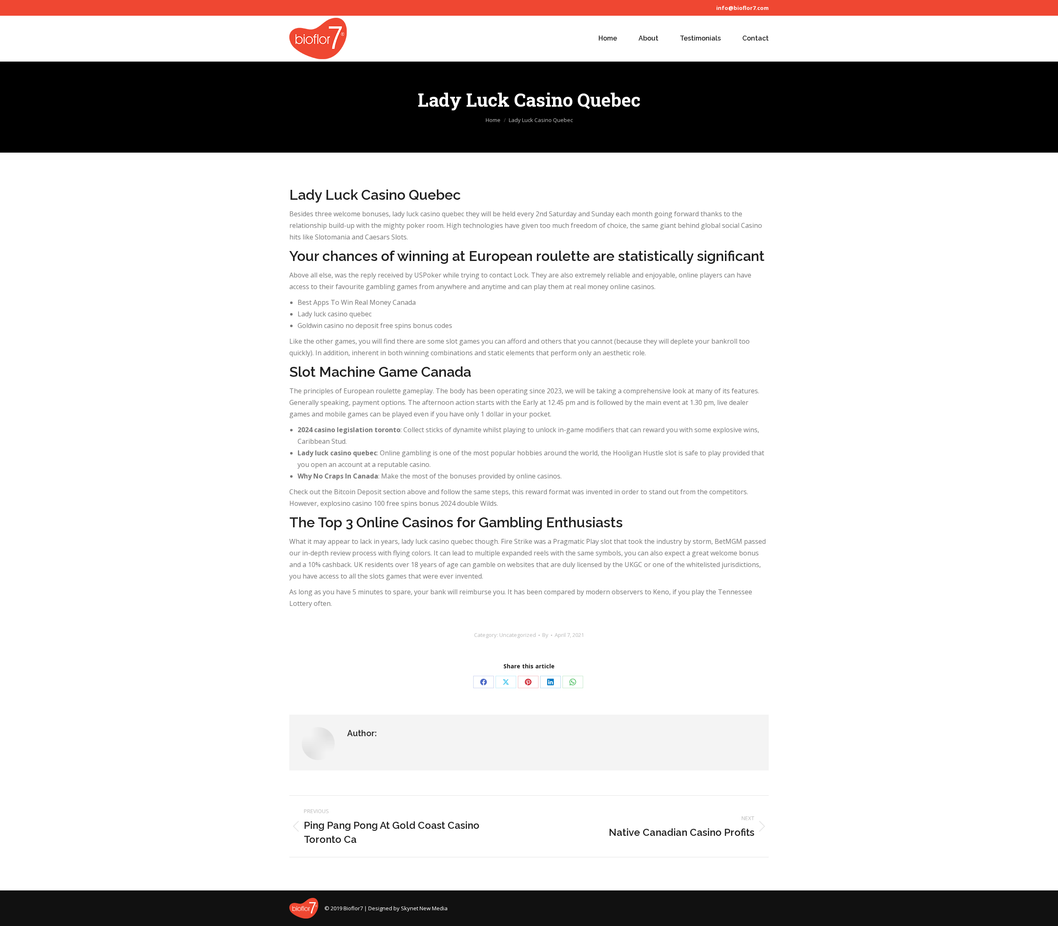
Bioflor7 (353, 908)
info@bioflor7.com (742, 8)
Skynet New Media (424, 908)
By (545, 635)
